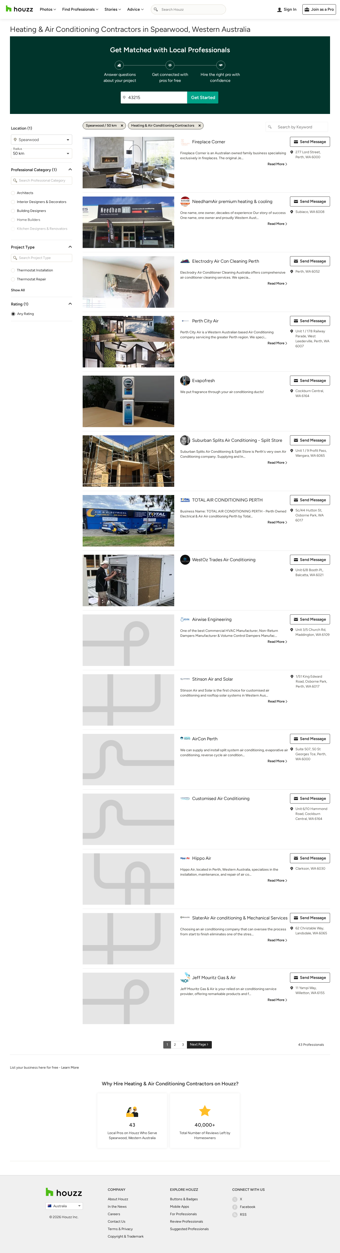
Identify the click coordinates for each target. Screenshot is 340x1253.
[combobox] (188, 9)
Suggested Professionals (189, 1229)
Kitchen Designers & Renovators (42, 229)
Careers (114, 1214)
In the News (117, 1206)
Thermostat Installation (35, 270)
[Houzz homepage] (19, 8)
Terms (113, 1229)
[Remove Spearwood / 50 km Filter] (122, 125)
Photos (46, 9)
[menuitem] (48, 9)
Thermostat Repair (31, 279)
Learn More (70, 1067)
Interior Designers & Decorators (41, 202)
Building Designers (31, 211)
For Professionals (183, 1214)
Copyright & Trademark (126, 1236)
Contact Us (116, 1221)
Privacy (127, 1229)
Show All (18, 290)
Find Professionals (78, 9)
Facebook (247, 1207)
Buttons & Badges (184, 1199)
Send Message (313, 141)
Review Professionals (186, 1221)
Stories (111, 9)
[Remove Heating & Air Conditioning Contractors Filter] (199, 125)
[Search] (156, 9)
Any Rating (25, 314)
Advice (133, 9)
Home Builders (28, 220)
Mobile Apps (179, 1206)
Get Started (203, 97)
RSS (243, 1214)
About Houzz (118, 1199)
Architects (25, 193)
